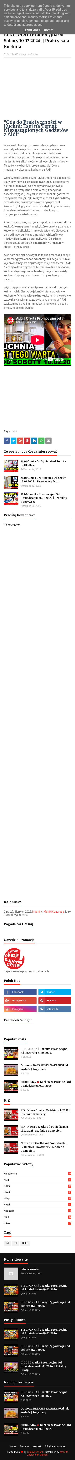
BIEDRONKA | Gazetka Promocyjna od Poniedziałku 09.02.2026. (44, 1287)
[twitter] (54, 992)
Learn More (31, 30)
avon (38, 1223)
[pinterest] (54, 1000)
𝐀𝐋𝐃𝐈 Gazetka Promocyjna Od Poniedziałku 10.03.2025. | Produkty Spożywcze (44, 498)
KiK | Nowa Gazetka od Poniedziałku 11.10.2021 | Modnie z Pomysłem (44, 1128)
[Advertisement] (37, 89)
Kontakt (37, 1446)
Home (13, 1446)
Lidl (38, 1179)
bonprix (38, 1210)
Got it (48, 30)
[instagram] (20, 1009)
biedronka (38, 1173)
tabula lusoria (30, 1269)
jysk (38, 1204)
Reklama (24, 1446)
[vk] (54, 1009)
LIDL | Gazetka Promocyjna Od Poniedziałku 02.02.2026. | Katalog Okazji (43, 1366)
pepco (38, 1198)
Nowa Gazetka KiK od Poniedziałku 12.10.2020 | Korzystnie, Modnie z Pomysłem (43, 1147)
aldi (15, 431)
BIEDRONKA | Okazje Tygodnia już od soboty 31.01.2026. (45, 1304)
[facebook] (20, 992)
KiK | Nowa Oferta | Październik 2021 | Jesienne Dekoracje (45, 1112)
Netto (38, 1192)
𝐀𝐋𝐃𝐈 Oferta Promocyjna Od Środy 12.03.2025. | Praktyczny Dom (43, 479)
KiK (38, 1217)
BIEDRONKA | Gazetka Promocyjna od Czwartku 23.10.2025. (44, 1051)
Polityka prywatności (55, 1446)
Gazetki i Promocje (17, 54)
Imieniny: (48, 911)
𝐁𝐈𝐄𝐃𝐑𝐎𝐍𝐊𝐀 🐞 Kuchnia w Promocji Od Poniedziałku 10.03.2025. (46, 1083)
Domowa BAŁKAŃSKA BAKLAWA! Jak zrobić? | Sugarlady (45, 1067)
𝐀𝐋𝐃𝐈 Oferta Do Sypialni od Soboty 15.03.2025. (43, 463)
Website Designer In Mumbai (47, 1453)
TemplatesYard (35, 1452)
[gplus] (20, 1000)
